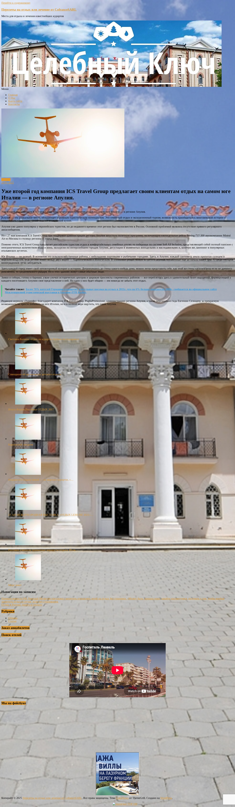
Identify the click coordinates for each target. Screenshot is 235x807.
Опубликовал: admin (13, 205)
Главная (13, 94)
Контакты (14, 104)
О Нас (11, 97)
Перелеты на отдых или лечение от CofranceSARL (39, 9)
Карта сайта (15, 101)
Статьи (12, 621)
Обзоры (5, 179)
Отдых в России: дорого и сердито (21, 604)
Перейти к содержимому (15, 2)
